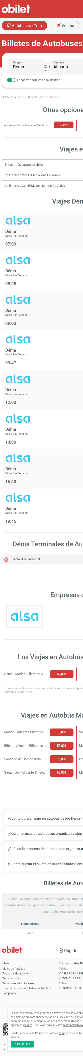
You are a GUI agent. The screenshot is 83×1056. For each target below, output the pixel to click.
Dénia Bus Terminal (25, 559)
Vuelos (67, 25)
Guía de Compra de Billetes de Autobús (26, 988)
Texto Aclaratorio (73, 1025)
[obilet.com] (26, 12)
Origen (17, 62)
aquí (61, 1033)
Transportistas (11, 978)
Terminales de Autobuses (18, 983)
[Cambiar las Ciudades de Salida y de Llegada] (46, 67)
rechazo (27, 1025)
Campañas (9, 993)
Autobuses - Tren (26, 25)
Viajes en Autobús (13, 968)
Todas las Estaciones (15, 973)
